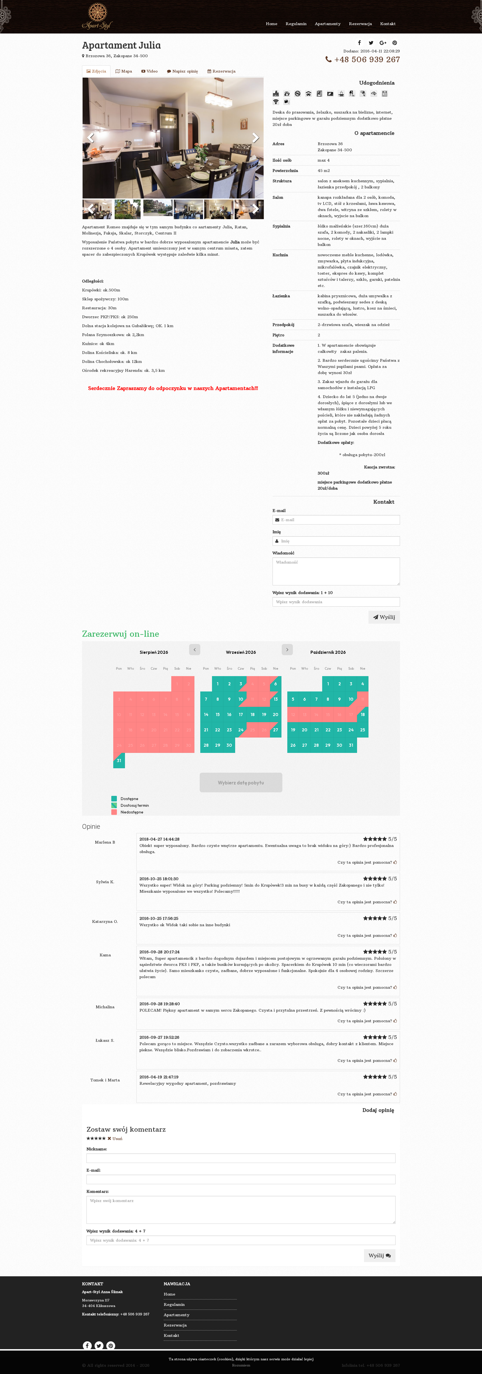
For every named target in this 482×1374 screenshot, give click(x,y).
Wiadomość (283, 553)
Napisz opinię (184, 71)
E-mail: (93, 1170)
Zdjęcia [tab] (98, 71)
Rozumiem (241, 1365)
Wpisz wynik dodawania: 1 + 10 (303, 592)
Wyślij (386, 617)
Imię (277, 531)
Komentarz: (97, 1191)
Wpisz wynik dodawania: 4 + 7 (115, 1231)
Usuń (116, 1138)
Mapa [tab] (126, 71)
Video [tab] (151, 71)
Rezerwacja (223, 71)
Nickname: (96, 1149)
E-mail (279, 510)
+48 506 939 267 (366, 59)
